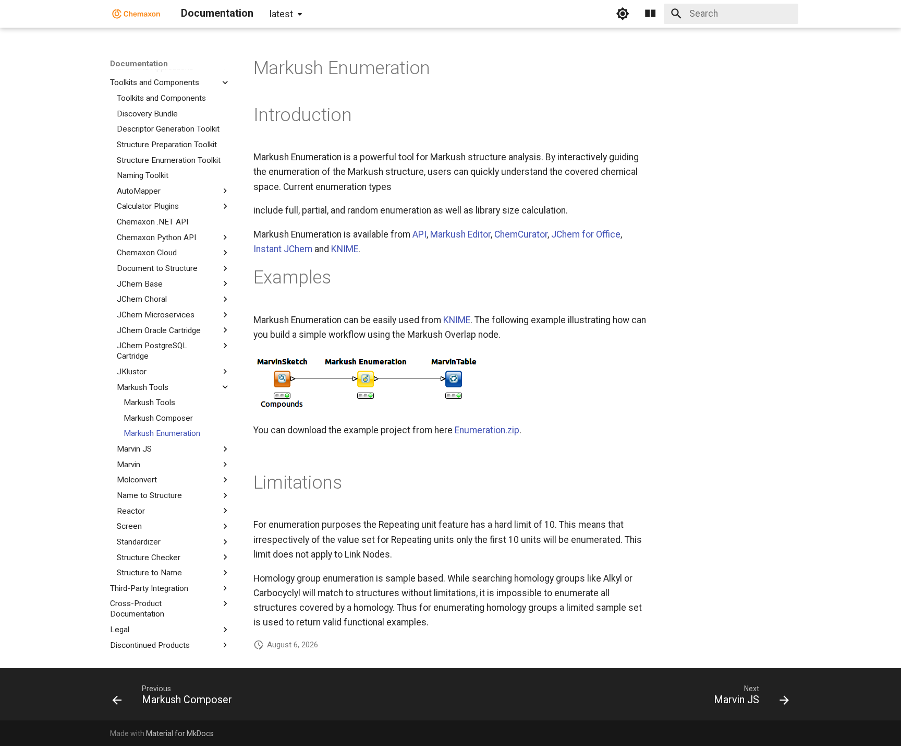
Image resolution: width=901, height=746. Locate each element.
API (419, 234)
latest (281, 14)
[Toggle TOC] (650, 13)
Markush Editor (460, 234)
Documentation (139, 63)
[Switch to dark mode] (622, 13)
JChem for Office (585, 234)
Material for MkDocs (180, 733)
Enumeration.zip (487, 430)
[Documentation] (136, 13)
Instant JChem (282, 249)
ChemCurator (520, 234)
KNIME (344, 249)
